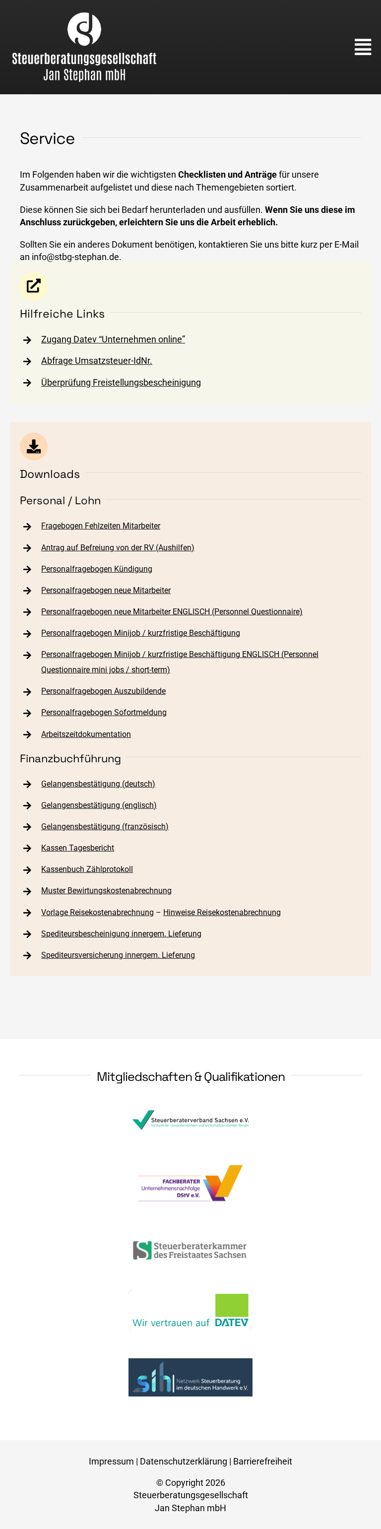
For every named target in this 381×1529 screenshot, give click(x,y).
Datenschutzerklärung (183, 1461)
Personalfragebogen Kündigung (96, 569)
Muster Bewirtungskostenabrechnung (106, 890)
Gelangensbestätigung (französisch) (105, 826)
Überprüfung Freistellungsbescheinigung (121, 382)
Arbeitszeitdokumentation (86, 733)
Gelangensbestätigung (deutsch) (98, 783)
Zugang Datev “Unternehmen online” (113, 339)
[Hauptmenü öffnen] (363, 47)
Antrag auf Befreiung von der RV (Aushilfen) (117, 547)
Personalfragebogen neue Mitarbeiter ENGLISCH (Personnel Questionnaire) (172, 611)
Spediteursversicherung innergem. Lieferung (118, 955)
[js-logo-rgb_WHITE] (84, 15)
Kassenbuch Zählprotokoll (87, 869)
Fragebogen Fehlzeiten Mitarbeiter (100, 526)
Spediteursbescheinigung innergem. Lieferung (121, 933)
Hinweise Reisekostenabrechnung (222, 912)
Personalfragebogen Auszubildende (103, 691)
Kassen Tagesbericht (77, 848)
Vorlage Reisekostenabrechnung (97, 912)
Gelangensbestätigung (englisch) (99, 805)
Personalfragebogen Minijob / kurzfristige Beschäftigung (140, 633)
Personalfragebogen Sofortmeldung (104, 712)
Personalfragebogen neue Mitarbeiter (106, 590)
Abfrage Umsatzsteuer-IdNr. (96, 361)
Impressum (111, 1461)
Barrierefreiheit (262, 1461)
